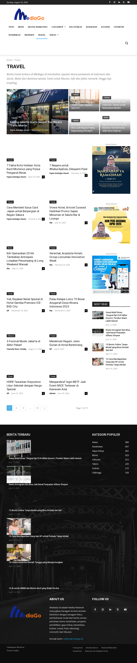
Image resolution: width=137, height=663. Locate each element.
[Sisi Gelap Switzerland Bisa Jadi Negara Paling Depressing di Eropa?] (84, 123)
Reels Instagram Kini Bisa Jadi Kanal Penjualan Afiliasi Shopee (118, 333)
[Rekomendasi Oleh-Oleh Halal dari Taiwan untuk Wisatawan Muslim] (115, 100)
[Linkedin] (119, 2)
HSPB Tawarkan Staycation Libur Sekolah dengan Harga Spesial (24, 385)
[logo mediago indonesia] (29, 14)
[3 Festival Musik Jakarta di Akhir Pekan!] (26, 327)
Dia (50, 222)
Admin (52, 393)
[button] (126, 43)
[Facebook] (110, 2)
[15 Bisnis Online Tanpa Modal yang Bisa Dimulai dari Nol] (98, 347)
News (106, 118)
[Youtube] (128, 2)
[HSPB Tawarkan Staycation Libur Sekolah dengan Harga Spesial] (26, 368)
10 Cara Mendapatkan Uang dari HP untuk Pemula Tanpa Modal (116, 362)
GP (8, 310)
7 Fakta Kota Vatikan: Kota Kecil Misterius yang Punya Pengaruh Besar (23, 169)
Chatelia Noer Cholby (16, 349)
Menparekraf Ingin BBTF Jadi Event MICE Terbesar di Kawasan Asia (67, 385)
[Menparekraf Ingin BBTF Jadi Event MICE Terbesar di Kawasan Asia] (68, 368)
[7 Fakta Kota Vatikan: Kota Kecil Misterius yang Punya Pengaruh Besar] (26, 151)
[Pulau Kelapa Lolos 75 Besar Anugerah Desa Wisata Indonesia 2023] (68, 285)
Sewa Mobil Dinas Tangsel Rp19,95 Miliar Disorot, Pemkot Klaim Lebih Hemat (45, 458)
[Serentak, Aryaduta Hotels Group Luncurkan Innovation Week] (68, 239)
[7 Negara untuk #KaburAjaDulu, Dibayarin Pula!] (68, 151)
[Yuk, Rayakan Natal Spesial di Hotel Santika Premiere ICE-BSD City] (26, 285)
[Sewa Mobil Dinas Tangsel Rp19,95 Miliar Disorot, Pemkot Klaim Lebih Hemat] (98, 315)
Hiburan (11, 336)
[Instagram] (114, 2)
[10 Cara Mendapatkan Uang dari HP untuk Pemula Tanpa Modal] (98, 362)
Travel (14, 118)
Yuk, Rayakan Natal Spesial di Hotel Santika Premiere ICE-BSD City (25, 302)
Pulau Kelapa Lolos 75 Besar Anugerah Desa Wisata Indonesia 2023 (67, 302)
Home (9, 60)
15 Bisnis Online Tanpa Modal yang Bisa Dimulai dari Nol (117, 347)
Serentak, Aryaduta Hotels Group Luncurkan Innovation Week (67, 257)
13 (37, 408)
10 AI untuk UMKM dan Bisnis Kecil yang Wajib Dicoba (34, 588)
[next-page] (44, 408)
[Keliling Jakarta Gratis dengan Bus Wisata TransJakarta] (37, 111)
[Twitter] (124, 2)
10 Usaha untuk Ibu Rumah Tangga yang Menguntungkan (36, 562)
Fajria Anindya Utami (16, 177)
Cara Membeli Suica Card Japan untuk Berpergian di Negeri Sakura (23, 211)
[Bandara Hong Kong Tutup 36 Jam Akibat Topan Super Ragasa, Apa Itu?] (84, 100)
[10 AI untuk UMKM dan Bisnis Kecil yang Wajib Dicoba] (19, 578)
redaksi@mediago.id (73, 638)
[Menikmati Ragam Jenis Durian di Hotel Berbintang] (68, 327)
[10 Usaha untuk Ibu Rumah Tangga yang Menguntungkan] (19, 552)
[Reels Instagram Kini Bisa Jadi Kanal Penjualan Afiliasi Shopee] (98, 333)
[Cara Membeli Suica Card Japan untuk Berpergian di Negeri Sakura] (26, 193)
